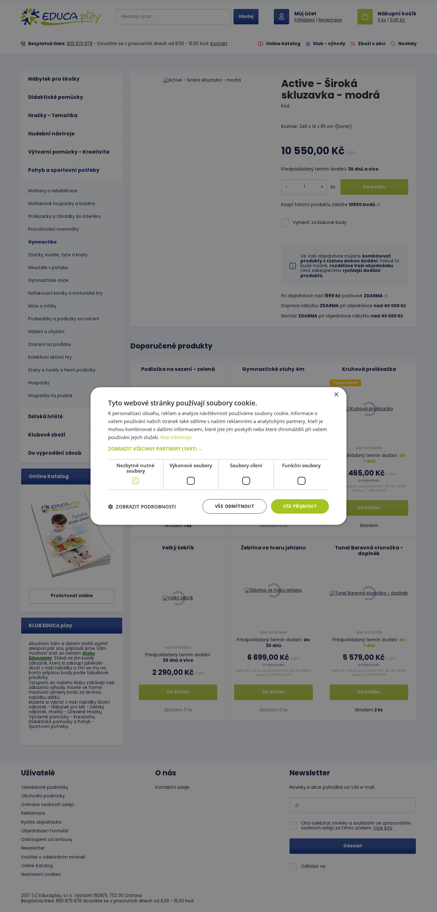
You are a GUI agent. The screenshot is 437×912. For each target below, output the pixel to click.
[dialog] (218, 456)
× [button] (336, 394)
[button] (218, 449)
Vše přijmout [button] (300, 506)
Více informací (176, 437)
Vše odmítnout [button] (234, 506)
